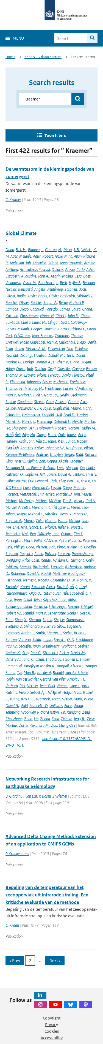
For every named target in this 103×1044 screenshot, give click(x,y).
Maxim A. (47, 665)
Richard (90, 454)
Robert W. (13, 613)
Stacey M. (35, 388)
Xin (82, 467)
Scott (65, 322)
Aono (64, 262)
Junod (70, 441)
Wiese (88, 699)
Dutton (40, 368)
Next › (54, 960)
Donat (80, 355)
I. (34, 421)
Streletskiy (78, 652)
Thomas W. (14, 375)
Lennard (41, 480)
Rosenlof (12, 586)
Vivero (24, 692)
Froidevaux (53, 388)
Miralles (51, 513)
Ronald (58, 672)
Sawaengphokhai (18, 606)
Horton (73, 428)
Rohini (82, 580)
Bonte (42, 295)
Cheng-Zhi (67, 725)
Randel (46, 560)
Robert (47, 256)
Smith (40, 632)
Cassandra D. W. (63, 580)
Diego (24, 309)
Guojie (41, 434)
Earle (68, 705)
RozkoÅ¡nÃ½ (67, 586)
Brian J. (79, 632)
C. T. (88, 593)
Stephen (71, 289)
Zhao (28, 718)
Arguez (89, 262)
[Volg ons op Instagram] (40, 1004)
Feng (55, 718)
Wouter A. (43, 362)
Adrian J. (27, 632)
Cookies (51, 1031)
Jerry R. (79, 718)
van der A (44, 672)
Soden (67, 632)
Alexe (59, 256)
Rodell (46, 573)
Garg (48, 395)
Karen (25, 586)
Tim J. (78, 533)
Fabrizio (51, 309)
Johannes (34, 381)
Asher (90, 269)
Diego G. (65, 513)
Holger (67, 692)
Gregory (78, 368)
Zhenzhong (14, 718)
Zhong (45, 718)
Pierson (41, 547)
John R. (73, 315)
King (9, 461)
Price (26, 560)
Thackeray (53, 659)
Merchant (39, 507)
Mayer (86, 494)
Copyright (51, 1018)
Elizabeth (12, 276)
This (65, 593)
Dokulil (53, 355)
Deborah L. (62, 421)
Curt (8, 335)
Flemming (17, 381)
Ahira (72, 599)
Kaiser (39, 447)
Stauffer (25, 646)
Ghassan (37, 659)
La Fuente (33, 467)
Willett (86, 249)
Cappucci (37, 309)
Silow (61, 626)
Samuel (25, 566)
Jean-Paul (47, 685)
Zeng (86, 712)
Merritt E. (12, 421)
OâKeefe (44, 533)
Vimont (62, 685)
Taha (25, 659)
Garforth (24, 395)
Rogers (43, 580)
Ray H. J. (27, 699)
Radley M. (88, 428)
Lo (94, 480)
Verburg (11, 685)
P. (90, 580)
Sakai (27, 599)
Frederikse (77, 381)
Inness (71, 434)
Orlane (53, 262)
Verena (73, 606)
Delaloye (81, 348)
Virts (85, 685)
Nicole (41, 375)
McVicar (55, 500)
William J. (60, 560)
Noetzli (76, 527)
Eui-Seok (12, 322)
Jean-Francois (42, 335)
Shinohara (32, 626)
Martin (10, 395)
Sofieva (11, 639)
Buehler (36, 302)
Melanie (25, 256)
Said (8, 599)
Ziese (90, 718)
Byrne (63, 302)
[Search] (92, 38)
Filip (25, 434)
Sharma (35, 619)
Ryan (18, 599)
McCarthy (26, 500)
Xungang (73, 712)
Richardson (73, 566)
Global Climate (21, 233)
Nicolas (10, 289)
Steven (39, 401)
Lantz (90, 467)
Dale (61, 434)
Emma (10, 672)
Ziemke (66, 718)
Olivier (10, 295)
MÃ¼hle (12, 527)
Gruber (10, 408)
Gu (36, 408)
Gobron (51, 249)
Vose (77, 692)
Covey (91, 328)
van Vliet (59, 679)
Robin (10, 679)
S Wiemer (59, 796)
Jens (24, 527)
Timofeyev (30, 665)
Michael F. (35, 513)
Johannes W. (54, 447)
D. (41, 527)
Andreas (26, 447)
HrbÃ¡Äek (13, 434)
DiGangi (26, 355)
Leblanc (78, 474)
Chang (87, 309)
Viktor (88, 447)
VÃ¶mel (54, 692)
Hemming (44, 421)
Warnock (43, 699)
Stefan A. (50, 302)
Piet (23, 685)
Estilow (91, 368)
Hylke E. (75, 282)
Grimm (73, 401)
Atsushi (60, 401)
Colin (39, 520)
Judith (37, 395)
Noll (25, 533)
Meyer (21, 513)
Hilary (10, 368)
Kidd (79, 454)
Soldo (36, 639)
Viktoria (24, 639)
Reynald (11, 355)
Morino (50, 520)
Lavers (51, 474)
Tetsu (37, 599)
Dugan (85, 362)
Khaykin (56, 454)
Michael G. (85, 295)
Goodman (24, 401)
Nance (33, 527)
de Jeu (19, 348)
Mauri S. (74, 540)
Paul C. (35, 652)
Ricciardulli (41, 566)
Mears (79, 500)
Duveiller (64, 368)
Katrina (11, 692)
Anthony (11, 269)
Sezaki (85, 613)
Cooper (36, 328)
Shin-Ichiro (46, 494)
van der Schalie (76, 672)
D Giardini (13, 796)
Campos (11, 309)
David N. (12, 705)
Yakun (85, 480)
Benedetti (25, 289)
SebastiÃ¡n (38, 692)
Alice (83, 401)
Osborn (66, 533)
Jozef (83, 586)
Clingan (53, 322)
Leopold (48, 414)
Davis (91, 342)
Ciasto (25, 322)
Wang (14, 699)
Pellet (38, 540)
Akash (63, 461)
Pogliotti (26, 553)
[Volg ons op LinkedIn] (40, 995)
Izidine (72, 547)
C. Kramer (13, 199)
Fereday (54, 375)
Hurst (52, 434)
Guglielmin (61, 408)
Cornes (63, 328)
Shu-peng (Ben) (23, 428)
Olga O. (35, 593)
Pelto (62, 540)
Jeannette (12, 533)
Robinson (18, 573)
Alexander (25, 408)
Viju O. (41, 441)
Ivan (85, 520)
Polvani (50, 553)
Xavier (32, 295)
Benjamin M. (15, 467)
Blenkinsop (54, 289)
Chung (85, 315)
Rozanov (37, 586)
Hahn (87, 408)
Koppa (52, 461)
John (30, 441)
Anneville (39, 262)
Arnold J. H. (76, 679)
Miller (67, 249)
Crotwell (11, 342)
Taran (56, 699)
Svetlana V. (13, 626)
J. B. (77, 249)
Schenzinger (57, 606)
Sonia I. (73, 613)
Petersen (89, 540)
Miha (68, 256)
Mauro (76, 408)
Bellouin (89, 282)
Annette (24, 507)
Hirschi (77, 421)
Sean (9, 348)
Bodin (21, 295)
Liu (76, 480)
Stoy (25, 652)
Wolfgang (13, 560)
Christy (60, 315)
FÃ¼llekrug (83, 388)
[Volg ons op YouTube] (55, 1004)
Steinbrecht (51, 646)
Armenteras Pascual (35, 269)
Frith (23, 388)
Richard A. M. (36, 348)
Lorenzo (64, 553)
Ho (7, 428)
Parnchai (40, 606)
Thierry (91, 474)
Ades (14, 256)
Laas (60, 467)
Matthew (59, 573)
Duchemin (60, 362)
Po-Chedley (87, 547)
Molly (24, 342)
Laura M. (39, 322)
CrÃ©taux (22, 335)
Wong (78, 705)
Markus (11, 725)
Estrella (29, 375)
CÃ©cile (50, 540)
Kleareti (76, 665)
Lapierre (31, 474)
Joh (28, 262)
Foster (47, 381)
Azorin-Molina (62, 276)
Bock (82, 289)
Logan (47, 639)
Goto (50, 401)
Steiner (83, 646)
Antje (82, 434)
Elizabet (40, 355)
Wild (24, 705)
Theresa (77, 335)
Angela (39, 289)
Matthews (64, 494)
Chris (53, 480)
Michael (11, 500)
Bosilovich (67, 295)
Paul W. (11, 646)
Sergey (69, 454)
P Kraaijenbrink (17, 853)
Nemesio (29, 580)
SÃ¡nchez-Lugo (54, 599)
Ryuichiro (48, 626)
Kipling (32, 461)
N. (60, 249)
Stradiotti (50, 652)
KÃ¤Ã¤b (12, 447)
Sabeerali (77, 593)
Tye (19, 672)
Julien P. (63, 527)
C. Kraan (12, 925)
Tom (76, 494)
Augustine (28, 276)
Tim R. (68, 500)
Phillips (19, 547)
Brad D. (69, 414)
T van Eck (30, 796)
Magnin (79, 487)
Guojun (45, 408)
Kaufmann (74, 447)
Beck (63, 282)
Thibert (85, 659)
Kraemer (76, 461)
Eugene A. (74, 626)
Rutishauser (51, 593)
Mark (28, 540)
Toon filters (55, 135)
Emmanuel (13, 665)
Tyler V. (19, 461)
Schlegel (86, 606)
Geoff (52, 368)
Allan (78, 256)
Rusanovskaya (16, 593)
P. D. (61, 441)
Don (52, 547)
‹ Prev (15, 960)
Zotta (23, 725)
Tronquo (90, 665)
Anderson (17, 262)
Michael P (76, 302)
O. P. (70, 639)
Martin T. (67, 355)
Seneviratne (57, 613)
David (66, 375)
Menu (18, 38)
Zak (42, 461)
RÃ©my (11, 566)
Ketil (22, 441)
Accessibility (52, 1037)
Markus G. (13, 362)
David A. (64, 474)
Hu (32, 434)
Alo (68, 467)
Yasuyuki (75, 262)
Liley (62, 480)
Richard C (77, 328)
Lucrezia (57, 566)
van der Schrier (27, 679)
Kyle (8, 547)
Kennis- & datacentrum (43, 57)
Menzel (10, 507)
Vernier (32, 685)
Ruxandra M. (39, 725)
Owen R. (50, 328)
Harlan (82, 414)
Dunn (9, 249)
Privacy (51, 1024)
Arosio (70, 269)
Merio (75, 507)
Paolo (38, 553)
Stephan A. (13, 520)
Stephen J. (70, 659)
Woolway (28, 712)
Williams (56, 705)
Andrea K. (13, 652)
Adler (37, 256)
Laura (75, 309)
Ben (70, 480)
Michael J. (60, 381)
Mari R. (29, 672)
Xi (25, 619)
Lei (62, 619)
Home (10, 57)
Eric (31, 480)
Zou (54, 725)
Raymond (76, 560)
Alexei (50, 586)
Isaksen (11, 441)
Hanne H (47, 315)
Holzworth (45, 428)
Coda (30, 547)
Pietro (64, 652)
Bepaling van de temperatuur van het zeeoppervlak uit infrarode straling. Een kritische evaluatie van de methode (46, 894)
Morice (29, 520)
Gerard (45, 679)
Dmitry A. (12, 659)
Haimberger (31, 414)
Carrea (64, 309)
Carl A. (90, 500)
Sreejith (59, 639)
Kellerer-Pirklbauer (19, 454)
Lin (36, 718)
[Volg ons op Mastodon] (85, 1004)
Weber (67, 699)
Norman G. (40, 487)
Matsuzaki (28, 494)
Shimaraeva (75, 619)
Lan (75, 467)
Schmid (28, 613)
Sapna (47, 619)
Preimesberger (82, 553)
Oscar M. (30, 282)
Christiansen (29, 315)
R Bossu (45, 796)
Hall (58, 414)
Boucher (11, 302)
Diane (74, 362)
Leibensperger (15, 480)
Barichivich (46, 282)
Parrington (13, 540)
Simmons (12, 632)
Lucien (68, 388)
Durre (20, 368)
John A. (43, 276)
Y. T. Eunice (13, 487)
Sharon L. (54, 632)
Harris (27, 421)
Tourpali (62, 665)
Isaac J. (74, 685)
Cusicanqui (67, 342)
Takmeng (12, 712)
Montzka (80, 513)
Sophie (10, 401)
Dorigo (28, 362)
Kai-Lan (11, 315)
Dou (69, 348)
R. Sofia (49, 467)
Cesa (78, 276)
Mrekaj (74, 520)
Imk (30, 368)
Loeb (26, 487)
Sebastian (12, 414)
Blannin (34, 249)
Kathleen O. (14, 474)
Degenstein (56, 348)
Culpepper (37, 342)
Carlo (80, 269)
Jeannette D (38, 705)
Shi (56, 619)
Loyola (56, 487)
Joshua (52, 342)
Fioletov (78, 375)
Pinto (61, 547)
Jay (55, 395)
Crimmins (62, 335)
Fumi (9, 619)
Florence (11, 494)
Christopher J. (58, 507)
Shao (19, 619)
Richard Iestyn (48, 712)
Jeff (42, 474)
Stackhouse (84, 639)
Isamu (62, 520)
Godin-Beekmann (73, 395)
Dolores (57, 269)
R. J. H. (21, 249)
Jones (52, 441)
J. (42, 249)
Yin (62, 712)
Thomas (11, 388)
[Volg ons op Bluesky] (70, 1004)
